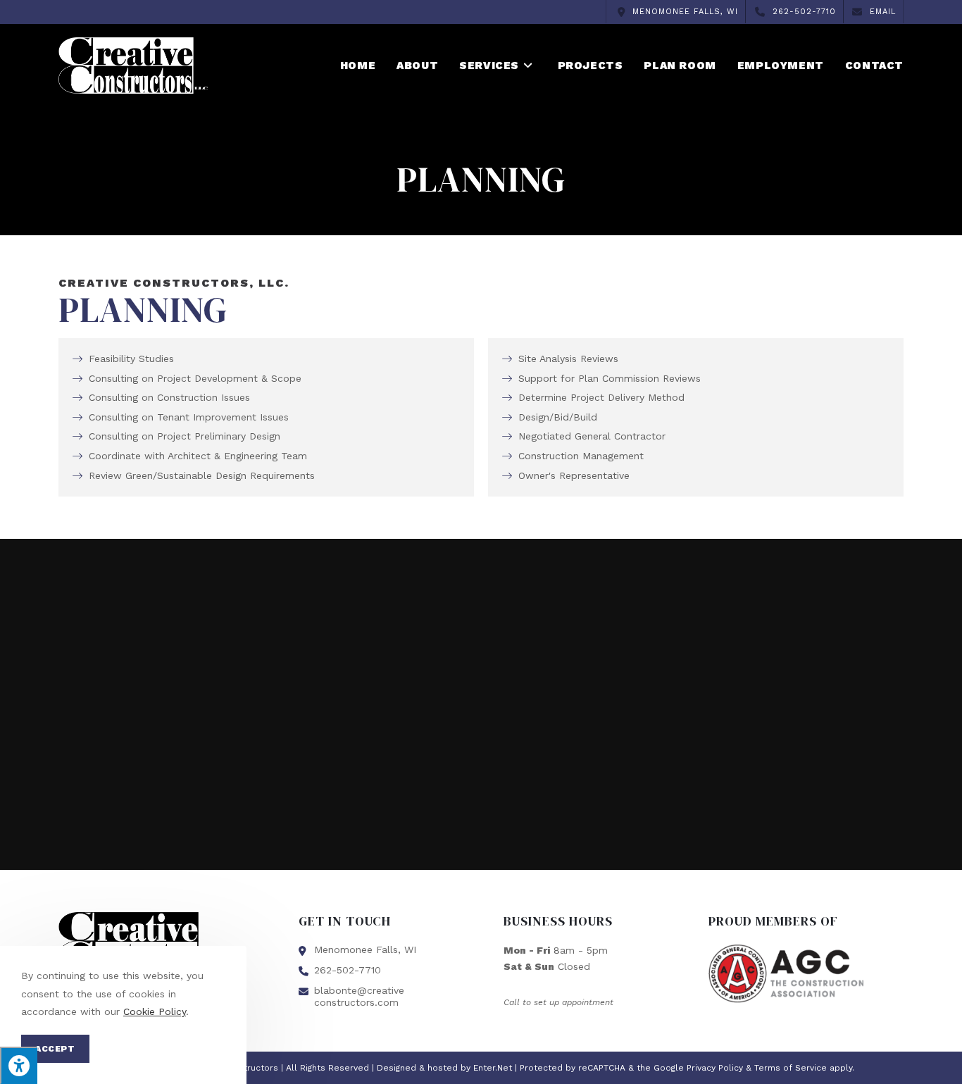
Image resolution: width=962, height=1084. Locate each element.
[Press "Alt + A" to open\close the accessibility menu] (18, 1065)
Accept (55, 1049)
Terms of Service (790, 1068)
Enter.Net (492, 1068)
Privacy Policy (715, 1068)
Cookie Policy (154, 1011)
